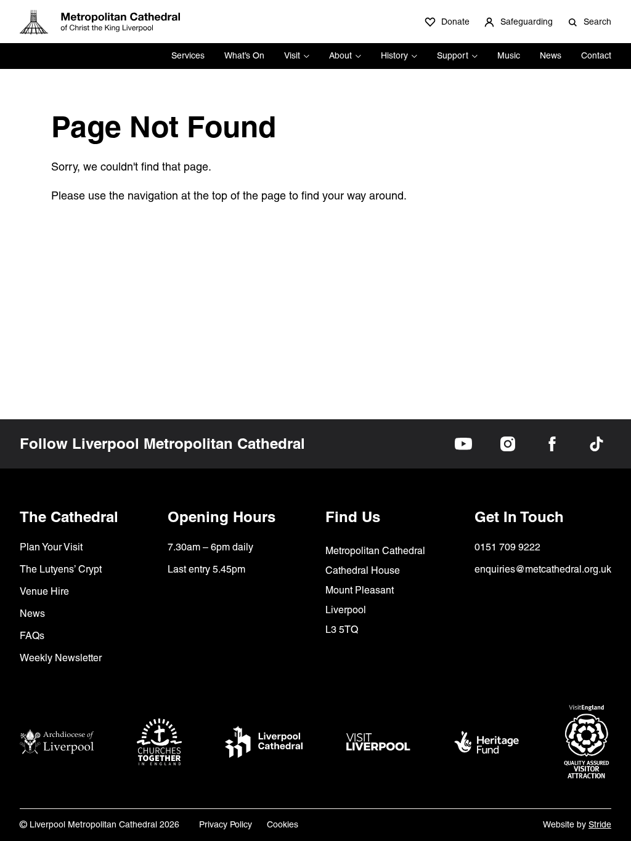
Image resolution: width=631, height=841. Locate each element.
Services (188, 55)
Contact (596, 55)
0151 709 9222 (507, 547)
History (394, 55)
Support (452, 55)
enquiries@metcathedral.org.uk (542, 569)
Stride (599, 824)
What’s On (244, 55)
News (550, 55)
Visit (292, 55)
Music (508, 55)
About (340, 55)
